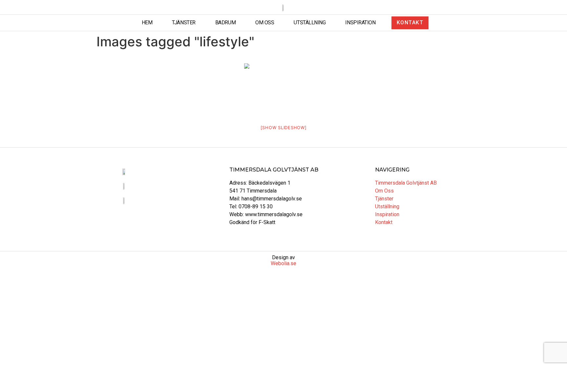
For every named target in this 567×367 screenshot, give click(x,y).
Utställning (310, 22)
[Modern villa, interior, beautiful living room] (283, 89)
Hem (147, 22)
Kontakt (383, 222)
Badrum (225, 22)
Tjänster (183, 22)
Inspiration (360, 22)
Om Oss (264, 22)
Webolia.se (283, 263)
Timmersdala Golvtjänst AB (406, 183)
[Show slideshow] (284, 127)
